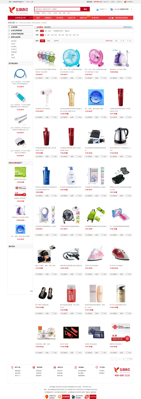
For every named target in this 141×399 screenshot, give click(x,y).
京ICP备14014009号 (60, 392)
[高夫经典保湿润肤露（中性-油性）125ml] (71, 293)
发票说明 (59, 373)
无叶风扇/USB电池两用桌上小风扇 (45, 226)
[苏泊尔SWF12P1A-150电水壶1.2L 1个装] (121, 136)
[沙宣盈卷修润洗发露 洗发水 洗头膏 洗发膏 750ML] (46, 136)
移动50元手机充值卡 (20, 179)
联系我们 (102, 373)
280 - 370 (68, 35)
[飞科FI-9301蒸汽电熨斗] (96, 254)
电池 (60, 13)
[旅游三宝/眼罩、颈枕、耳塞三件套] (46, 254)
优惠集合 (48, 18)
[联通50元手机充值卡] (20, 191)
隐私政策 (17, 370)
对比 (55, 78)
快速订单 (71, 18)
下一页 (129, 41)
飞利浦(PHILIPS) (58, 31)
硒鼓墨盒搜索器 (121, 18)
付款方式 (59, 370)
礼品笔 (13, 44)
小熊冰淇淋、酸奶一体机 (42, 344)
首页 (38, 18)
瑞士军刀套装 (64, 344)
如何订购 (59, 375)
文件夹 (49, 13)
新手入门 (17, 375)
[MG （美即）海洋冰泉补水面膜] (20, 229)
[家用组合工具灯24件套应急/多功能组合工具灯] (121, 175)
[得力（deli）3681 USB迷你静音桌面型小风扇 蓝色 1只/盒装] (71, 58)
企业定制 (14, 27)
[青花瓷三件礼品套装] (96, 332)
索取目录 (83, 18)
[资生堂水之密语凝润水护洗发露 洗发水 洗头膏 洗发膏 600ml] (46, 175)
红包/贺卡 (14, 49)
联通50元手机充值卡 (20, 198)
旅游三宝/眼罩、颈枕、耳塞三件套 (45, 265)
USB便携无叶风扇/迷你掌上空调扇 (95, 187)
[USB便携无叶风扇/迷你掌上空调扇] (96, 175)
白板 (68, 13)
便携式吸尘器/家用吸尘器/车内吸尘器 (71, 265)
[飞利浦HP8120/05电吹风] (46, 97)
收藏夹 (113, 2)
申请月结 (95, 18)
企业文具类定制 (16, 30)
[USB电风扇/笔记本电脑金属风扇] (71, 215)
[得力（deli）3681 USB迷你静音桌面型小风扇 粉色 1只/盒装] (96, 58)
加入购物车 (39, 78)
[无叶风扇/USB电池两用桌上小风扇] (46, 215)
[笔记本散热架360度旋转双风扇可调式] (96, 136)
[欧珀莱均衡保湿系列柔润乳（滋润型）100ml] (96, 293)
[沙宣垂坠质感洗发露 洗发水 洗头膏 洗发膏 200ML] (121, 97)
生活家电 (44, 23)
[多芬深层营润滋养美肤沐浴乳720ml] (71, 175)
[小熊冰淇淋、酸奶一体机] (46, 332)
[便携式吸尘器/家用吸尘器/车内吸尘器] (71, 254)
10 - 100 (47, 35)
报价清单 (17, 373)
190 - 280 (61, 35)
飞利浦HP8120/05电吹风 (42, 108)
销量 (42, 41)
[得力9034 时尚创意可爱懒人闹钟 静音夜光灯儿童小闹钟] (46, 58)
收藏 (47, 78)
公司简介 (102, 370)
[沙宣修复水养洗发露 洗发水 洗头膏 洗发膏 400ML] (71, 136)
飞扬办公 (67, 31)
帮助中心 (119, 2)
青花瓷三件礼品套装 (91, 344)
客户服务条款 (82, 370)
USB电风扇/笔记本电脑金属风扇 (69, 226)
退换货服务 (81, 375)
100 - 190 (54, 35)
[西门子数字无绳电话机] (46, 293)
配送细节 (38, 375)
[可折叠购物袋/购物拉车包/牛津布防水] (96, 215)
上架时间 (56, 41)
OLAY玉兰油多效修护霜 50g (118, 305)
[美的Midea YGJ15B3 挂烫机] (20, 210)
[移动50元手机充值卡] (20, 172)
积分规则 (80, 373)
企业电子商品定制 (17, 34)
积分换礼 (59, 18)
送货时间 (38, 373)
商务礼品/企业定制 (25, 23)
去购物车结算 (124, 9)
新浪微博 (130, 2)
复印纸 (44, 13)
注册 (32, 2)
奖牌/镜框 (14, 52)
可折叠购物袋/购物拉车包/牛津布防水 (96, 226)
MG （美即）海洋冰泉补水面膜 (20, 236)
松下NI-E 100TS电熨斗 (116, 265)
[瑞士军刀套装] (71, 332)
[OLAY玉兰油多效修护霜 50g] (121, 293)
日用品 (13, 57)
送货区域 (38, 370)
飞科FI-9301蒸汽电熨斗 (92, 265)
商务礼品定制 (36, 23)
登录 (27, 2)
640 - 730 (76, 35)
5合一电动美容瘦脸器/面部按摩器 (119, 226)
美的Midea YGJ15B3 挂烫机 (20, 217)
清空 (31, 291)
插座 (64, 13)
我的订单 (106, 2)
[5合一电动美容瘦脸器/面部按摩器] (121, 215)
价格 (48, 41)
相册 (12, 55)
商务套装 (13, 41)
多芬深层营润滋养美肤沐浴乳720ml (70, 187)
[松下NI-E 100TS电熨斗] (121, 254)
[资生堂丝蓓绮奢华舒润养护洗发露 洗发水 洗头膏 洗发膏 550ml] (71, 97)
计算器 (55, 13)
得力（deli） (48, 31)
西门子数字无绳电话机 (42, 305)
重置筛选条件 (128, 27)
